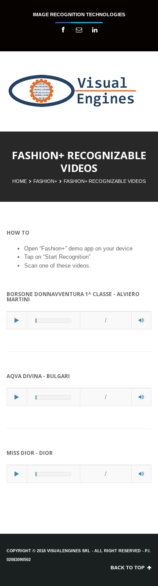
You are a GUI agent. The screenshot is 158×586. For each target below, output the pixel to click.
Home (19, 181)
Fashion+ (45, 181)
